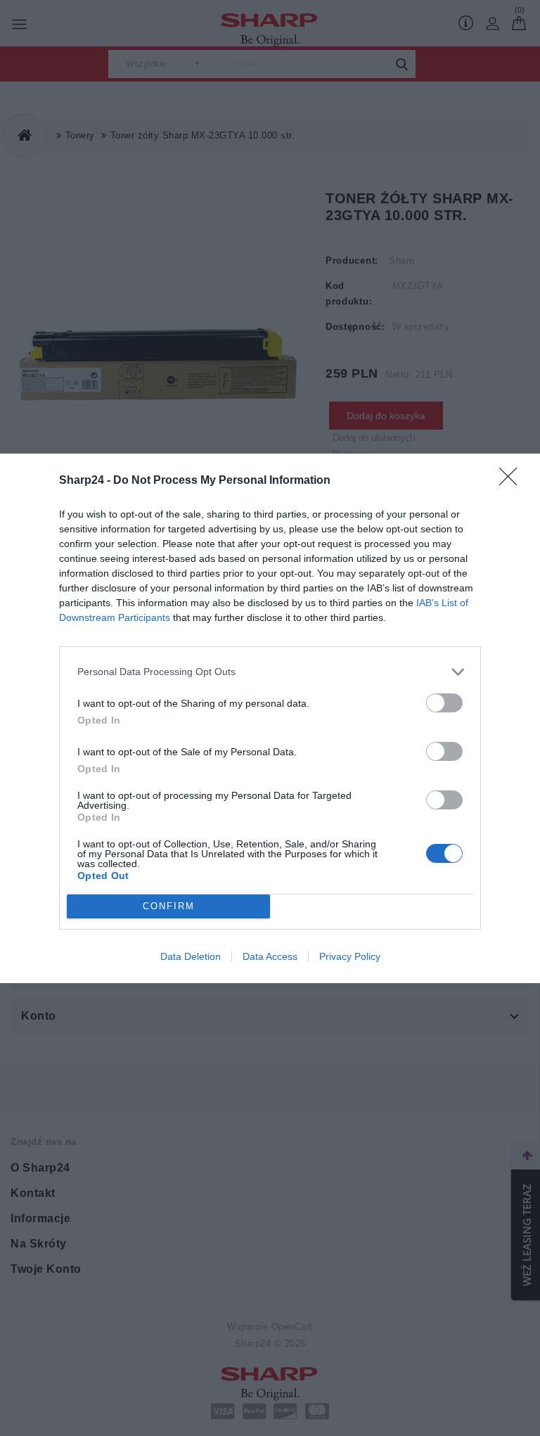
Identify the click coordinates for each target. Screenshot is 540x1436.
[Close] (512, 481)
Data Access (270, 956)
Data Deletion (190, 956)
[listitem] (270, 672)
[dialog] (270, 718)
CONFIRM (169, 906)
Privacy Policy (349, 956)
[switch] (444, 702)
